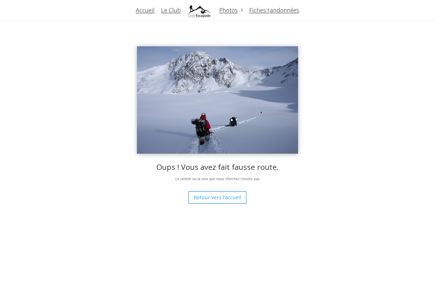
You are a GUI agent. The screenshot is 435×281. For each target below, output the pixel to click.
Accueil (145, 11)
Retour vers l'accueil (217, 197)
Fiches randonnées (274, 11)
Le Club (171, 11)
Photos (228, 11)
